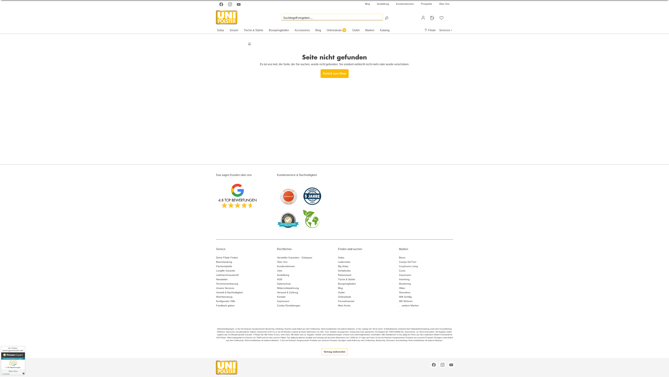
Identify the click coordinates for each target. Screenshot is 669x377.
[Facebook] (221, 4)
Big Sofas (343, 266)
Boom (402, 257)
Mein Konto (344, 305)
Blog (367, 3)
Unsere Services (225, 288)
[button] (430, 30)
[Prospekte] (432, 17)
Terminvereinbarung (227, 283)
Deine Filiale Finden (227, 257)
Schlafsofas (344, 270)
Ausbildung (383, 3)
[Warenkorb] (449, 16)
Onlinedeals (344, 296)
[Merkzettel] (441, 17)
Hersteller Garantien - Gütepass (294, 257)
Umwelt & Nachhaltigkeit (229, 292)
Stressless (404, 292)
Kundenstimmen (405, 3)
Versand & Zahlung (287, 292)
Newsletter (222, 279)
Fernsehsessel (346, 301)
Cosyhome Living (408, 266)
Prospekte (426, 3)
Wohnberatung (224, 296)
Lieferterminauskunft (227, 275)
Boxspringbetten (347, 283)
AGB (279, 279)
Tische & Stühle (346, 279)
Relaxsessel (344, 275)
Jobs (279, 270)
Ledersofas (344, 262)
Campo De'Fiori (407, 262)
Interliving (404, 279)
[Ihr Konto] (423, 17)
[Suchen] (386, 18)
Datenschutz (284, 283)
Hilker (402, 288)
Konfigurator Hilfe (225, 301)
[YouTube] (239, 4)
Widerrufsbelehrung (288, 288)
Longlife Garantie (225, 270)
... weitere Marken (409, 305)
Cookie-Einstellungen (288, 305)
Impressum (283, 301)
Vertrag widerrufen (334, 351)
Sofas (341, 257)
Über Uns (444, 3)
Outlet (341, 292)
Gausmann (405, 275)
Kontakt (281, 296)
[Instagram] (230, 4)
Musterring (405, 283)
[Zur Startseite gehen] (233, 16)
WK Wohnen (406, 301)
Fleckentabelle (224, 266)
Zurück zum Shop (334, 73)
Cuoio (402, 270)
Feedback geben (225, 305)
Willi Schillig (405, 296)
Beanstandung (224, 262)
